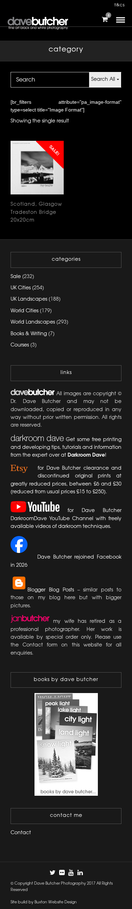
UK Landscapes (29, 299)
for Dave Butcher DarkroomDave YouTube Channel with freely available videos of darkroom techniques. (66, 519)
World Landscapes (33, 322)
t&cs (119, 5)
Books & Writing (29, 334)
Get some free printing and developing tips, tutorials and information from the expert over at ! (66, 448)
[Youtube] (71, 872)
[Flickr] (61, 872)
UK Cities (21, 288)
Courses (20, 345)
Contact (21, 833)
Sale (16, 277)
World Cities (24, 311)
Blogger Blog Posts (50, 590)
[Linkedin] (80, 872)
